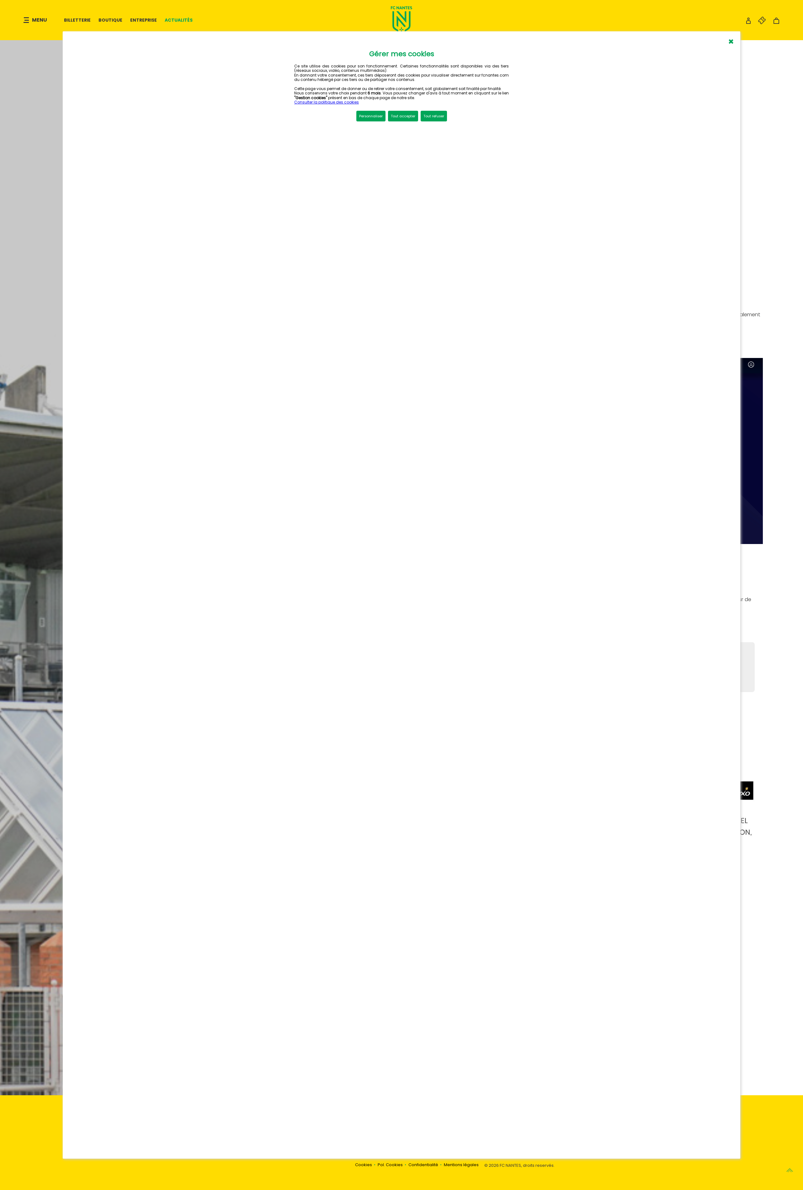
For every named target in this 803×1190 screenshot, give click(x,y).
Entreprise (143, 20)
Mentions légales (461, 1165)
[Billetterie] (759, 22)
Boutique (110, 20)
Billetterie (77, 20)
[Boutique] (776, 22)
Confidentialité (423, 1165)
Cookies (363, 1165)
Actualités (179, 20)
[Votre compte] (748, 22)
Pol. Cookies (390, 1165)
